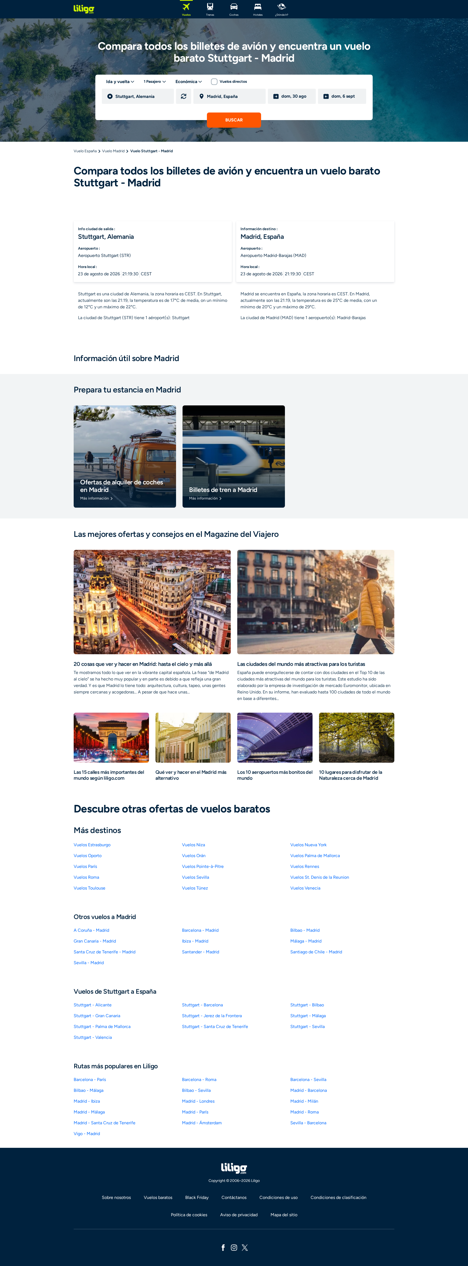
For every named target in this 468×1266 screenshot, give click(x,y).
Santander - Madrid (200, 951)
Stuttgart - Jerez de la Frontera (212, 1015)
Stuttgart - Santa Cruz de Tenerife (215, 1026)
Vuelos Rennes (304, 866)
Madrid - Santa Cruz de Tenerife (104, 1122)
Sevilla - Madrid (89, 962)
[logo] (84, 9)
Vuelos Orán (194, 855)
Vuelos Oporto (88, 855)
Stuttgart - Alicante (93, 1004)
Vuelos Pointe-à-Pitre (203, 866)
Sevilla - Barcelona (308, 1122)
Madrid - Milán (304, 1101)
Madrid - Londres (198, 1101)
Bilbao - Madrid (305, 930)
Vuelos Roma (86, 877)
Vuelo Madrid (113, 151)
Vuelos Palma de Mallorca (315, 855)
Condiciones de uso (278, 1197)
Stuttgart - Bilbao (307, 1004)
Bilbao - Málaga (88, 1090)
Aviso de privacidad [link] (239, 1214)
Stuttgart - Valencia (93, 1037)
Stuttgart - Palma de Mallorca (102, 1026)
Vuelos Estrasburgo (92, 844)
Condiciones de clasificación (338, 1197)
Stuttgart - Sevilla (307, 1026)
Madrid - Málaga (89, 1112)
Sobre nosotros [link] (116, 1197)
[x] (244, 1247)
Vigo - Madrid (87, 1133)
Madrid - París (195, 1112)
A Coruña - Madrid (91, 930)
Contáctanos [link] (234, 1197)
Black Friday (197, 1197)
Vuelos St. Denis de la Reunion (319, 877)
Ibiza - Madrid (195, 941)
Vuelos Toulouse (89, 888)
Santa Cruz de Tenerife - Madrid (104, 951)
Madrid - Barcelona (308, 1090)
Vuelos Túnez (195, 888)
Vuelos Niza (193, 844)
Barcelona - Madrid (200, 930)
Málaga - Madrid (305, 941)
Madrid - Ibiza (87, 1101)
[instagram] (234, 1247)
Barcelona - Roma (199, 1079)
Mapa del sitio (284, 1214)
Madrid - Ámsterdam (202, 1122)
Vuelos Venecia (305, 888)
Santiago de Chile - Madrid (316, 951)
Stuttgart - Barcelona (202, 1004)
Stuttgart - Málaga (308, 1015)
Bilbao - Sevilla (196, 1090)
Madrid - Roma (304, 1112)
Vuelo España (85, 151)
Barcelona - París (90, 1079)
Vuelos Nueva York (308, 844)
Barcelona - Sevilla (308, 1079)
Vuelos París (85, 866)
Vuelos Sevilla (195, 877)
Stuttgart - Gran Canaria (97, 1015)
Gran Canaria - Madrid (95, 941)
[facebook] (223, 1247)
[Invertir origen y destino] (183, 96)
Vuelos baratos (158, 1197)
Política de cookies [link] (189, 1214)
